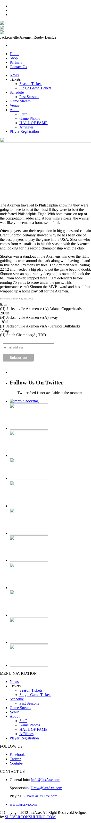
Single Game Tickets (35, 88)
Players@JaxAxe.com (40, 796)
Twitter (15, 759)
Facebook (17, 754)
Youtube (16, 763)
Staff (23, 114)
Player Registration (24, 131)
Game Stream (20, 101)
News (14, 75)
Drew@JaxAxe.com (46, 788)
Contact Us (18, 67)
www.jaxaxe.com (23, 804)
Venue (14, 105)
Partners (16, 62)
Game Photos (29, 118)
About (14, 110)
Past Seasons (29, 97)
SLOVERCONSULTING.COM (30, 817)
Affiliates (26, 127)
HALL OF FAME (33, 123)
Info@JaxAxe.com (45, 780)
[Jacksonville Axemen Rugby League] (2, 23)
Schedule (17, 92)
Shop (14, 58)
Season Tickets (30, 84)
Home (14, 54)
